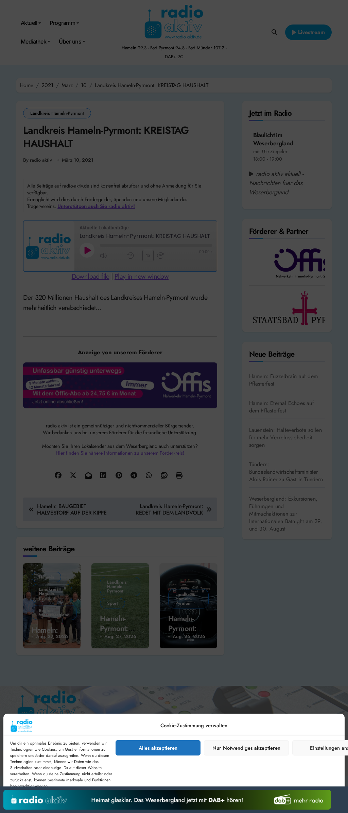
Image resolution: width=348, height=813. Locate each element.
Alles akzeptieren (158, 748)
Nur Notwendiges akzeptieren (246, 748)
